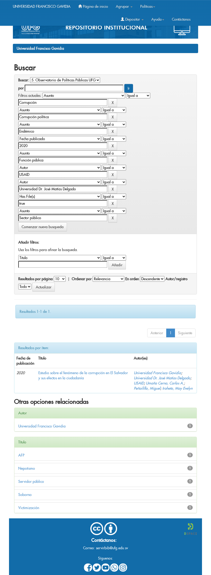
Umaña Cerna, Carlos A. (165, 383)
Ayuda (156, 19)
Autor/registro (176, 279)
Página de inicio (95, 6)
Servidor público (31, 481)
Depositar (132, 19)
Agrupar (123, 6)
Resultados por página (35, 279)
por (21, 88)
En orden (132, 279)
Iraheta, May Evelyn (177, 388)
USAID (139, 383)
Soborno (25, 494)
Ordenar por (82, 279)
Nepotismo (26, 468)
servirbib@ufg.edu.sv (112, 548)
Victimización (28, 507)
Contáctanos (181, 19)
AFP (21, 455)
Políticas (146, 6)
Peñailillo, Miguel (147, 388)
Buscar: (23, 80)
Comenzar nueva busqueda (43, 227)
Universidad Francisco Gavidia (40, 48)
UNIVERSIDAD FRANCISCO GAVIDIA (42, 6)
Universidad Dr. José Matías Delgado (162, 378)
